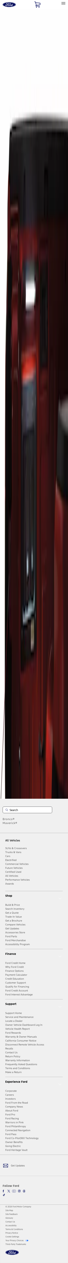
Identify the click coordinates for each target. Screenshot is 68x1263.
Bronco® (9, 819)
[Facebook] (4, 1191)
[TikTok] (4, 1195)
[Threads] (24, 1191)
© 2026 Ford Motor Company (18, 1207)
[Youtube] (14, 1191)
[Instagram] (19, 1191)
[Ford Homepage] (12, 1254)
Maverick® (10, 823)
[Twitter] (8, 1191)
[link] (9, 1210)
